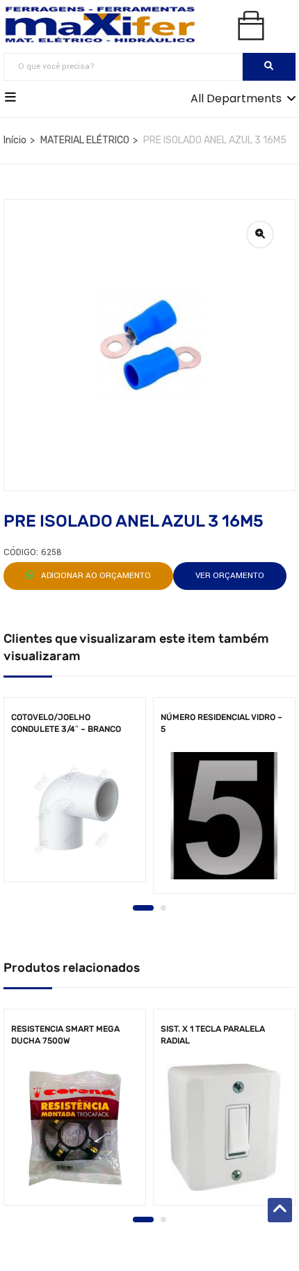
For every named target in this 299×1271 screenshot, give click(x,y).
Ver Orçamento (229, 576)
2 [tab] (163, 908)
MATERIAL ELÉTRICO (84, 140)
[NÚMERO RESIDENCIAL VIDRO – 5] (224, 815)
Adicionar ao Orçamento (95, 576)
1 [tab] (143, 908)
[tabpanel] (75, 794)
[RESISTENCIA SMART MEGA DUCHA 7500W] (74, 1127)
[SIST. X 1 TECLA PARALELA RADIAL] (224, 1127)
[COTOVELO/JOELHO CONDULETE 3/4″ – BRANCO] (74, 810)
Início (14, 140)
